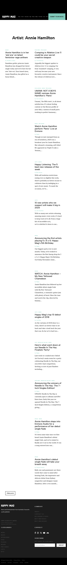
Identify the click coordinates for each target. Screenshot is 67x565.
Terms (23, 560)
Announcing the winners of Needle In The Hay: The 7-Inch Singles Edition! (48, 385)
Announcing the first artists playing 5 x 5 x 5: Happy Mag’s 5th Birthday (48, 240)
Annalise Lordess (11, 60)
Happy (37, 134)
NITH (47, 16)
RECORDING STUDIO (41, 516)
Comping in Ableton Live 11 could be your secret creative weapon (48, 55)
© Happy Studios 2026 (6, 560)
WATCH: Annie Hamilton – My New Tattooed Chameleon (48, 276)
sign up (61, 545)
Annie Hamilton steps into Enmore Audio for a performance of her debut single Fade (47, 425)
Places (33, 16)
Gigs (30, 16)
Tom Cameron (39, 98)
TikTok (21, 562)
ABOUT (37, 511)
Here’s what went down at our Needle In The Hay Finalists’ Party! (47, 347)
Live (36, 342)
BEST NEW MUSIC (40, 519)
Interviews (27, 16)
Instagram (15, 562)
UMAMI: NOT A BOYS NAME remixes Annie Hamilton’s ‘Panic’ (45, 93)
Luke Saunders (40, 210)
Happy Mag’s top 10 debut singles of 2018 (48, 315)
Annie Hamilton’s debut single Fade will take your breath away (47, 462)
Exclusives (38, 88)
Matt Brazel (39, 172)
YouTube (10, 562)
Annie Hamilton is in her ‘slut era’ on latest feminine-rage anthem (17, 55)
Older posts (10, 493)
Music (22, 16)
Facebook (3, 562)
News (19, 16)
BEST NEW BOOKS (41, 521)
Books (36, 16)
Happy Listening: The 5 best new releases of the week (47, 167)
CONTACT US (39, 514)
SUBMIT (57, 16)
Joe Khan (38, 320)
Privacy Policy (17, 560)
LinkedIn (26, 562)
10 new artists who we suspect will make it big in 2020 (47, 205)
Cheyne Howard (40, 467)
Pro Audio (40, 16)
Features (37, 50)
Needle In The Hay (43, 342)
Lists (44, 16)
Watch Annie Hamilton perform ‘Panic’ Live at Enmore (46, 128)
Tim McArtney (39, 60)
